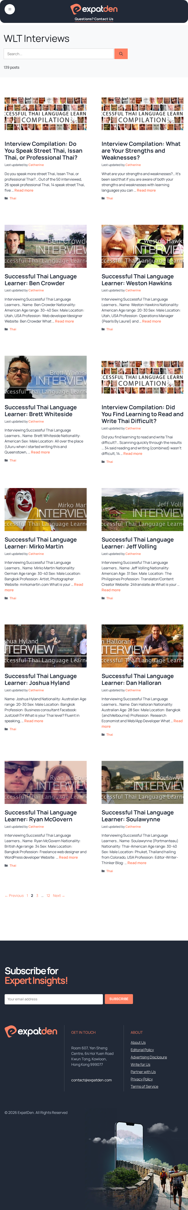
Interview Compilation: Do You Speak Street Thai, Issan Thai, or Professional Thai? (44, 150)
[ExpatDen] (94, 9)
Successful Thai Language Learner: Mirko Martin (41, 542)
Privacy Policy (142, 1079)
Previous (14, 895)
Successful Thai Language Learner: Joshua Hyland (41, 679)
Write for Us (140, 1064)
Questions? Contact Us (94, 18)
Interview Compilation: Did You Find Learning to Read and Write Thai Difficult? (142, 414)
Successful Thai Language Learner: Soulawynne (138, 815)
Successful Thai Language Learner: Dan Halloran (138, 679)
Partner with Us (143, 1071)
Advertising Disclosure (149, 1057)
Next (59, 895)
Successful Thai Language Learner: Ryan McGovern (41, 815)
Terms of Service (144, 1086)
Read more (23, 190)
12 (48, 895)
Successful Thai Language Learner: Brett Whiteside (41, 410)
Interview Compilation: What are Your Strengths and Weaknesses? (141, 150)
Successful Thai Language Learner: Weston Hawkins (138, 279)
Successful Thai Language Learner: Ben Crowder (41, 279)
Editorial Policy (142, 1049)
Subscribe (118, 998)
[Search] (121, 54)
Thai (13, 198)
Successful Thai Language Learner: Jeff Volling (138, 542)
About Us (138, 1042)
